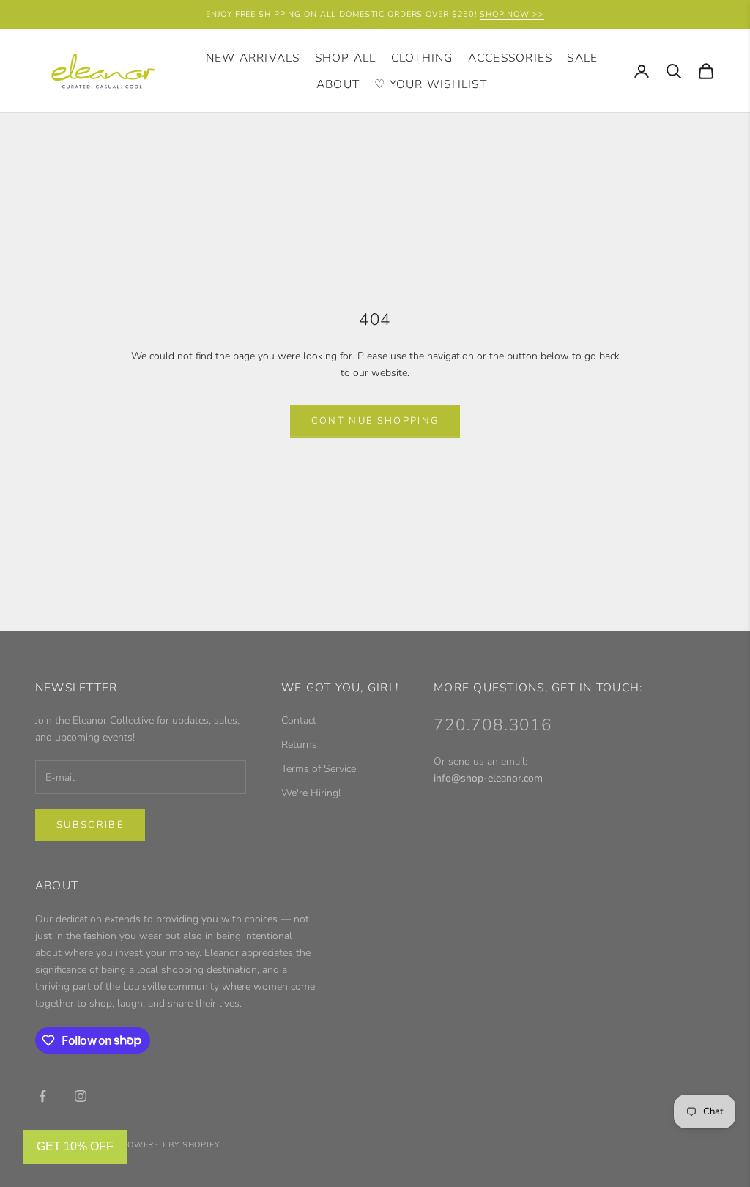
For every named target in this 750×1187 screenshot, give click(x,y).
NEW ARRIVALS (253, 58)
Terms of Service (318, 769)
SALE (582, 58)
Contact (298, 720)
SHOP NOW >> (512, 14)
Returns (299, 744)
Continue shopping (375, 420)
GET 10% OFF (75, 1146)
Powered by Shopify (171, 1144)
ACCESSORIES (510, 58)
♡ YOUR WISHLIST (430, 84)
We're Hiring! (311, 793)
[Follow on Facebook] (42, 1096)
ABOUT (338, 84)
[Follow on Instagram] (80, 1096)
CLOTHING (422, 58)
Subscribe (90, 824)
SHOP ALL (345, 58)
